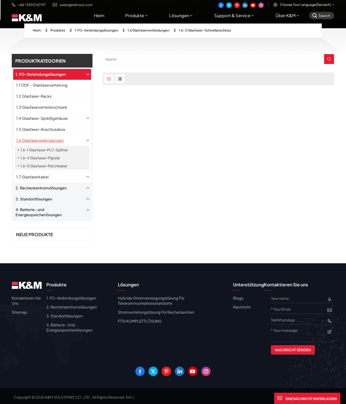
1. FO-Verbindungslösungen (96, 30)
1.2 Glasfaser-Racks (34, 96)
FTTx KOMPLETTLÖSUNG (140, 321)
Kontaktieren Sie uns (26, 301)
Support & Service (232, 15)
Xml (129, 397)
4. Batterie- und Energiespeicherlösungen (39, 212)
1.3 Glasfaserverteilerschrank (41, 107)
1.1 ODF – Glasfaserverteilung (42, 85)
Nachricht (241, 306)
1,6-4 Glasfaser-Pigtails (40, 158)
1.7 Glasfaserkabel (32, 176)
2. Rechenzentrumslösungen (41, 187)
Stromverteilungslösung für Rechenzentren (156, 312)
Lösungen (179, 15)
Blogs (238, 298)
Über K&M (286, 15)
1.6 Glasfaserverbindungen (148, 30)
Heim (99, 15)
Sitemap (19, 312)
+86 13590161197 (32, 4)
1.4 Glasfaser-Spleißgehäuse (42, 118)
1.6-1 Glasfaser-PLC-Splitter (44, 150)
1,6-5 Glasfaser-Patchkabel (43, 166)
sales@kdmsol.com (76, 4)
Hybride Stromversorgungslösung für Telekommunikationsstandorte (151, 301)
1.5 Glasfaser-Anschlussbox (40, 129)
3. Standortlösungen (34, 198)
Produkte (134, 15)
